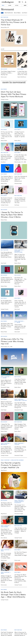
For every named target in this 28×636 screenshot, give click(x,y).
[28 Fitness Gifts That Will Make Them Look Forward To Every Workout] (7, 315)
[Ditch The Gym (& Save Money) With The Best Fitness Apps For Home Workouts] (14, 110)
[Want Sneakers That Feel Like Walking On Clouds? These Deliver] (21, 416)
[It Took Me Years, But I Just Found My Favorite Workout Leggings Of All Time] (21, 147)
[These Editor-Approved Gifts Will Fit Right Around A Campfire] (21, 315)
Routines (17, 13)
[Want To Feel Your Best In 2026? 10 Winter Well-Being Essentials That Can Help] (21, 244)
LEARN (9, 5)
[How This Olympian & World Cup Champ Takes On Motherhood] (21, 168)
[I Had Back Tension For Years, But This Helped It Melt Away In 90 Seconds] (21, 371)
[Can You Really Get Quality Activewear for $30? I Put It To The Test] (21, 190)
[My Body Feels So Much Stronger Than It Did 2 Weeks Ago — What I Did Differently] (14, 610)
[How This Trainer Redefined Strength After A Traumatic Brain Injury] (7, 147)
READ (3, 5)
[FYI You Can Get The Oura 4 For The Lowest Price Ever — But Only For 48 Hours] (7, 124)
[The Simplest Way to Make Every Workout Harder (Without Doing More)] (7, 168)
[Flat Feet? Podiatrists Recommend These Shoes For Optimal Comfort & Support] (7, 624)
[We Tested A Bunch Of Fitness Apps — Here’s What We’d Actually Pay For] (7, 190)
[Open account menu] (25, 2)
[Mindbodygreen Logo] (8, 2)
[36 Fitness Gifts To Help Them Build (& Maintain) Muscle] (7, 495)
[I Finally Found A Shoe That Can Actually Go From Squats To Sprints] (21, 124)
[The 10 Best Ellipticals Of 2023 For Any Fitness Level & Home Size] (14, 38)
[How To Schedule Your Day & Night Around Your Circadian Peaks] (7, 544)
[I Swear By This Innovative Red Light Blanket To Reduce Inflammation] (7, 416)
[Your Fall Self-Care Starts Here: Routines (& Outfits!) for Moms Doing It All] (21, 393)
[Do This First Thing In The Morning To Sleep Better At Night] (21, 544)
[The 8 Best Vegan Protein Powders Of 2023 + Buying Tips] (8, 60)
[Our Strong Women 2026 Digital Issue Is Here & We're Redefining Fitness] (7, 244)
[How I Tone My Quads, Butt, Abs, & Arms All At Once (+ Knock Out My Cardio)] (21, 292)
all (2, 13)
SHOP (25, 5)
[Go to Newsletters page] (19, 2)
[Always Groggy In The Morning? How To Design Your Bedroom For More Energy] (7, 566)
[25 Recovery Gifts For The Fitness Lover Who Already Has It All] (14, 357)
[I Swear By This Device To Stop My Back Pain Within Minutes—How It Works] (14, 230)
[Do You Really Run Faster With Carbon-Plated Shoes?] (7, 292)
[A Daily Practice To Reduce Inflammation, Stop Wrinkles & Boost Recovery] (7, 269)
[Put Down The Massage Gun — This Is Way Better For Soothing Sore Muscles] (21, 269)
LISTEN (16, 5)
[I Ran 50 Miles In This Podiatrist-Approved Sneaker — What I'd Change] (21, 520)
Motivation (9, 13)
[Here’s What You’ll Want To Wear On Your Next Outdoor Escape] (7, 371)
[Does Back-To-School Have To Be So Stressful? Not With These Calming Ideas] (7, 520)
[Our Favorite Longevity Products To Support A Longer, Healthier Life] (14, 481)
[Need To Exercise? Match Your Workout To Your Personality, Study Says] (7, 393)
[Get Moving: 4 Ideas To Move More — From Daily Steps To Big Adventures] (21, 437)
